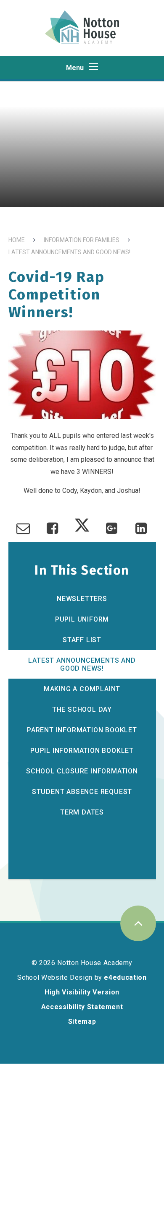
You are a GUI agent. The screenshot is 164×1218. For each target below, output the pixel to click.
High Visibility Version (82, 992)
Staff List (82, 640)
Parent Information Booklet (82, 730)
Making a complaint (82, 689)
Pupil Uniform (82, 619)
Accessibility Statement (82, 1007)
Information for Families (81, 240)
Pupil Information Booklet (82, 751)
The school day (82, 709)
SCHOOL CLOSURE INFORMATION (82, 771)
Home (16, 240)
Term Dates (82, 812)
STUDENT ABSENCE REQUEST (82, 792)
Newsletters (82, 599)
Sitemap (82, 1021)
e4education (125, 977)
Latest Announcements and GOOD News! (69, 252)
